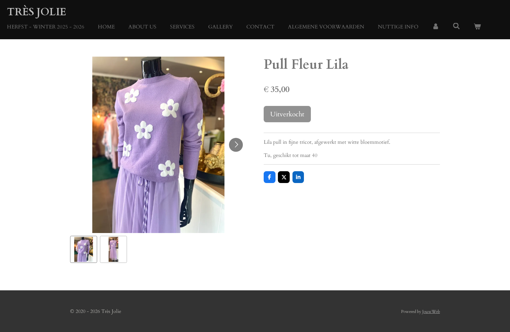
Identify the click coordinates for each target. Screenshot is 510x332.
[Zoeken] (456, 26)
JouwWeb (431, 311)
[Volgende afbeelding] (236, 145)
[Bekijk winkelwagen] (477, 27)
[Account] (435, 27)
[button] (83, 249)
